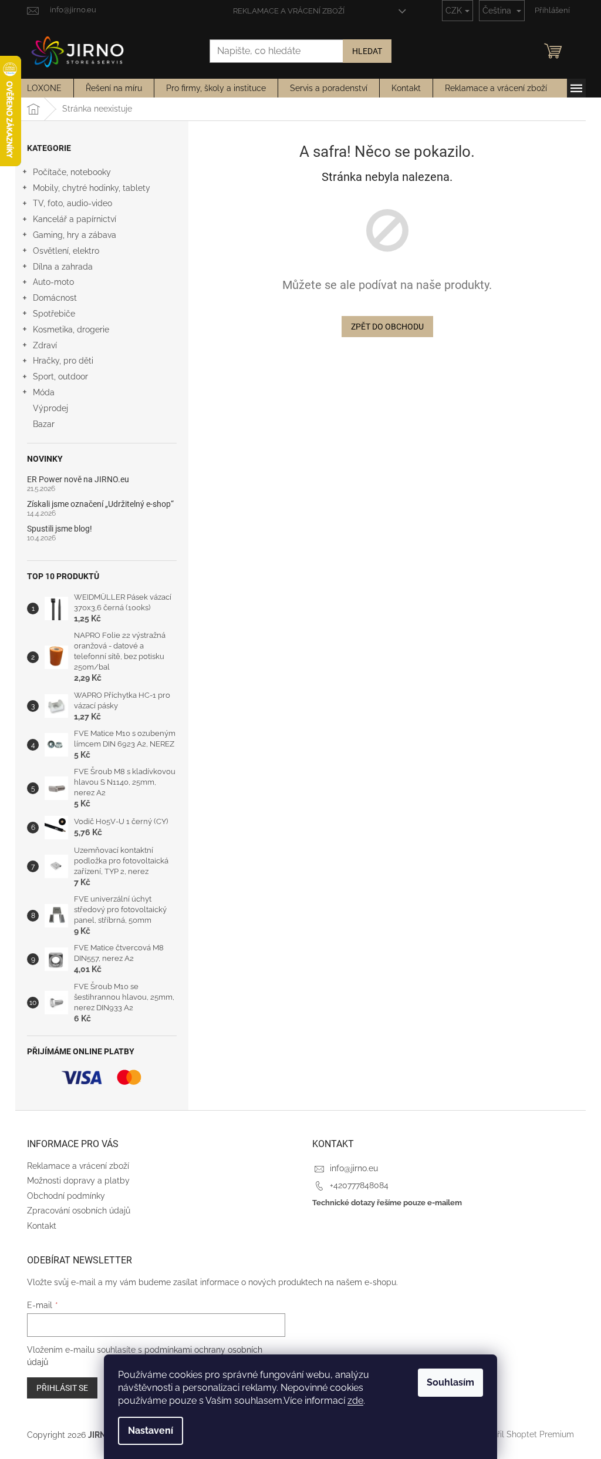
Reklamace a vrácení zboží (289, 10)
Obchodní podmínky (66, 1196)
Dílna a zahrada (63, 266)
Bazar (44, 424)
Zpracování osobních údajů (78, 1210)
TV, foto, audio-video (72, 203)
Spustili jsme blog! (59, 529)
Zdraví (45, 345)
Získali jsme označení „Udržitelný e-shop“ (100, 504)
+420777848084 (359, 1185)
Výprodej (50, 408)
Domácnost (55, 297)
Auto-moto (53, 282)
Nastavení (150, 1430)
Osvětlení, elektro (66, 251)
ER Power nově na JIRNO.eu (78, 479)
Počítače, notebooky (72, 172)
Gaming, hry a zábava (74, 235)
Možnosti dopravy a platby (78, 1180)
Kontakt (41, 1226)
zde (355, 1400)
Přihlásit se (62, 1388)
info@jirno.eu (354, 1168)
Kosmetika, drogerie (71, 329)
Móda (44, 392)
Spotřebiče (54, 313)
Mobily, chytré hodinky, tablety (91, 188)
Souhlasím (450, 1382)
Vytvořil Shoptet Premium (524, 1434)
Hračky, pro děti (63, 360)
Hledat (367, 51)
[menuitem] (44, 88)
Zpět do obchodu (387, 326)
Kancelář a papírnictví (74, 219)
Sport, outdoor (60, 376)
